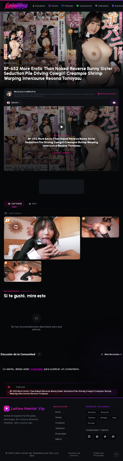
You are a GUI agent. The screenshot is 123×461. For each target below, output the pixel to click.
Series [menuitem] (55, 6)
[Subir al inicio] (116, 454)
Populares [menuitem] (40, 6)
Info (34, 204)
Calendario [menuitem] (103, 6)
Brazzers (105, 412)
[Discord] (89, 436)
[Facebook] (113, 436)
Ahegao (103, 418)
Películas (20, 387)
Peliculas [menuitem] (69, 6)
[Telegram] (97, 436)
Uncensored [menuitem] (86, 6)
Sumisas (92, 412)
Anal (114, 418)
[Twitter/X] (105, 436)
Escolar (91, 423)
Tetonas (91, 418)
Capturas (17, 204)
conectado (36, 369)
